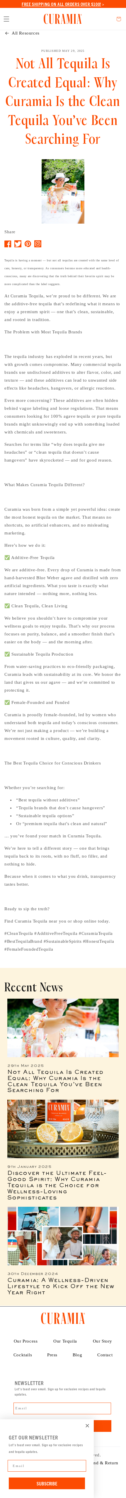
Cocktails (22, 1355)
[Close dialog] (87, 1425)
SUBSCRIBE (47, 1483)
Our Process (26, 1341)
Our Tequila (65, 1341)
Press (52, 1355)
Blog (77, 1355)
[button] (6, 19)
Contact (105, 1355)
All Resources (26, 33)
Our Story (102, 1341)
